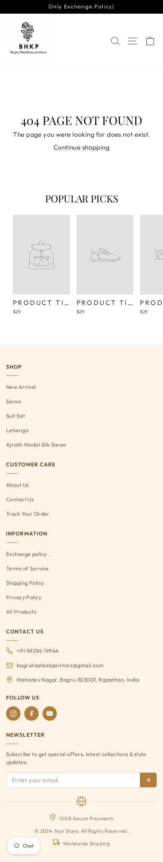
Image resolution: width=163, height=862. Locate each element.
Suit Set (15, 415)
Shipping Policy (25, 582)
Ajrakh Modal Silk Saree (36, 444)
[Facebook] (31, 713)
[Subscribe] (148, 780)
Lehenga (17, 430)
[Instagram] (13, 713)
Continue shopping (81, 147)
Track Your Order (28, 513)
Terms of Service (27, 568)
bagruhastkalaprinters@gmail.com (60, 665)
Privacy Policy (23, 597)
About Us (17, 485)
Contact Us (20, 499)
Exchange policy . (28, 554)
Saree (13, 401)
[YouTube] (49, 713)
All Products (21, 611)
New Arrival (21, 387)
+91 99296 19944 (37, 650)
